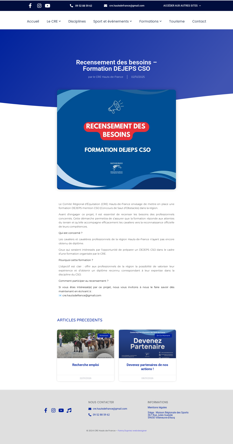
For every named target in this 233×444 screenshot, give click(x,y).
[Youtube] (61, 410)
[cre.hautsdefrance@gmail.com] (105, 5)
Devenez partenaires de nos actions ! (147, 367)
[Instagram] (53, 410)
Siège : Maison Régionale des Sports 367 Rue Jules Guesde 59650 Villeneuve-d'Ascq (168, 415)
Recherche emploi (85, 365)
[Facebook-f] (45, 410)
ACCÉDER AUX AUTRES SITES (180, 5)
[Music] (69, 410)
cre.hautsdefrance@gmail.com (126, 5)
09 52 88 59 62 (83, 5)
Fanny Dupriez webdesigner (132, 430)
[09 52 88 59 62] (71, 5)
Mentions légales (157, 407)
